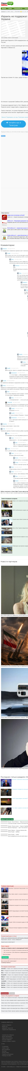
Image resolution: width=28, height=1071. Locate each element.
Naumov (5, 423)
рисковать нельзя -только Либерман (11, 939)
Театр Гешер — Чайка (13, 834)
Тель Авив (17, 11)
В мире (10, 8)
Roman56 (9, 402)
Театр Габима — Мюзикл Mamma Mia (17, 830)
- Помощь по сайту (6, 1055)
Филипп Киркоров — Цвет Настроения (18, 827)
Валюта (3, 11)
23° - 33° (24, 11)
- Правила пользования (7, 1054)
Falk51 (17, 480)
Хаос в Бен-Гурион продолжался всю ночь (12, 1005)
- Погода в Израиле (6, 1039)
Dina (2, 970)
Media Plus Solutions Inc (22, 1066)
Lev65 (8, 368)
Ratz (13, 259)
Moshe (4, 380)
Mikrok (3, 976)
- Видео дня (4, 1026)
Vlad (4, 428)
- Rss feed (3, 1051)
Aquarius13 (14, 372)
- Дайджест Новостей (7, 1028)
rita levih (3, 968)
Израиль (4, 8)
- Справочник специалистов (8, 1029)
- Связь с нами (5, 1048)
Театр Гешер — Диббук (14, 831)
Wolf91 (20, 354)
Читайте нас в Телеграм (14, 123)
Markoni (5, 248)
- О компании (4, 1046)
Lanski (8, 253)
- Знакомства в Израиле (7, 1035)
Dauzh (2, 979)
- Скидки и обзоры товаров (8, 1041)
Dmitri (4, 385)
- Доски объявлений (6, 1036)
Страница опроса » (6, 962)
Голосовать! (5, 957)
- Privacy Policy (5, 1052)
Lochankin (3, 981)
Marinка (3, 983)
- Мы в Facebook (5, 1049)
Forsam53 (3, 974)
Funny (24, 362)
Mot (16, 442)
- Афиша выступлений (7, 1038)
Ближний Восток (18, 8)
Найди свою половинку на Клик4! (15, 215)
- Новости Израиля (6, 1025)
